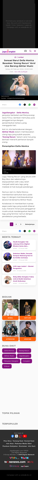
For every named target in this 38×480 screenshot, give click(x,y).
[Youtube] (25, 436)
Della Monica (23, 113)
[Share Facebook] (20, 104)
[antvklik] (30, 462)
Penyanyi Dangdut (11, 361)
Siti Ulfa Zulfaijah (21, 72)
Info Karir (31, 446)
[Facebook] (12, 436)
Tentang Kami (18, 441)
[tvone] (14, 462)
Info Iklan (10, 443)
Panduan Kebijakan (10, 446)
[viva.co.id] (14, 458)
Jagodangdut (24, 356)
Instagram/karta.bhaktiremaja (15, 98)
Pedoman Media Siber (23, 443)
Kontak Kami (29, 441)
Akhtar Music (8, 132)
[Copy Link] (35, 104)
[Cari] (30, 51)
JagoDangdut (8, 113)
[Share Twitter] (24, 104)
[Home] (16, 57)
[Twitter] (16, 436)
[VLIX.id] (24, 458)
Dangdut (26, 361)
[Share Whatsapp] (29, 104)
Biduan (7, 366)
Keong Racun (9, 137)
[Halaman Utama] (8, 51)
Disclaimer (23, 446)
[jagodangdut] (25, 466)
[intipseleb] (14, 466)
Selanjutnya (29, 224)
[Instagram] (20, 436)
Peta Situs (8, 441)
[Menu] (35, 51)
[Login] (25, 51)
